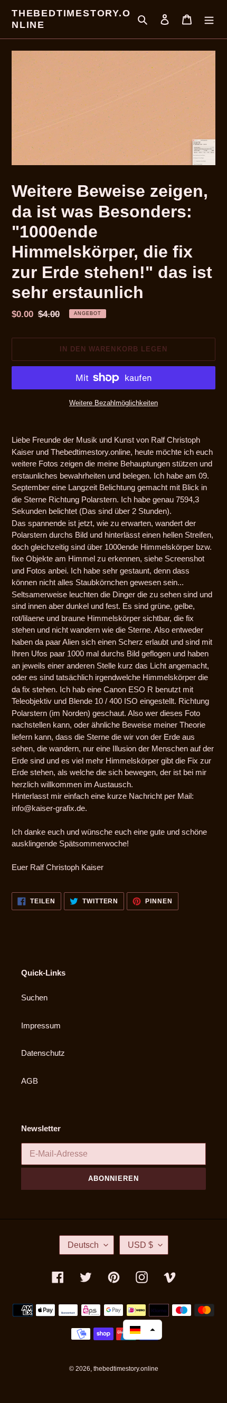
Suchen (34, 997)
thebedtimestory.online (71, 19)
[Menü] (209, 19)
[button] (143, 1329)
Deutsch (83, 1244)
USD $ (140, 1244)
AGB (29, 1080)
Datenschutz (43, 1052)
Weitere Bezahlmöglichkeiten (113, 403)
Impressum (41, 1025)
